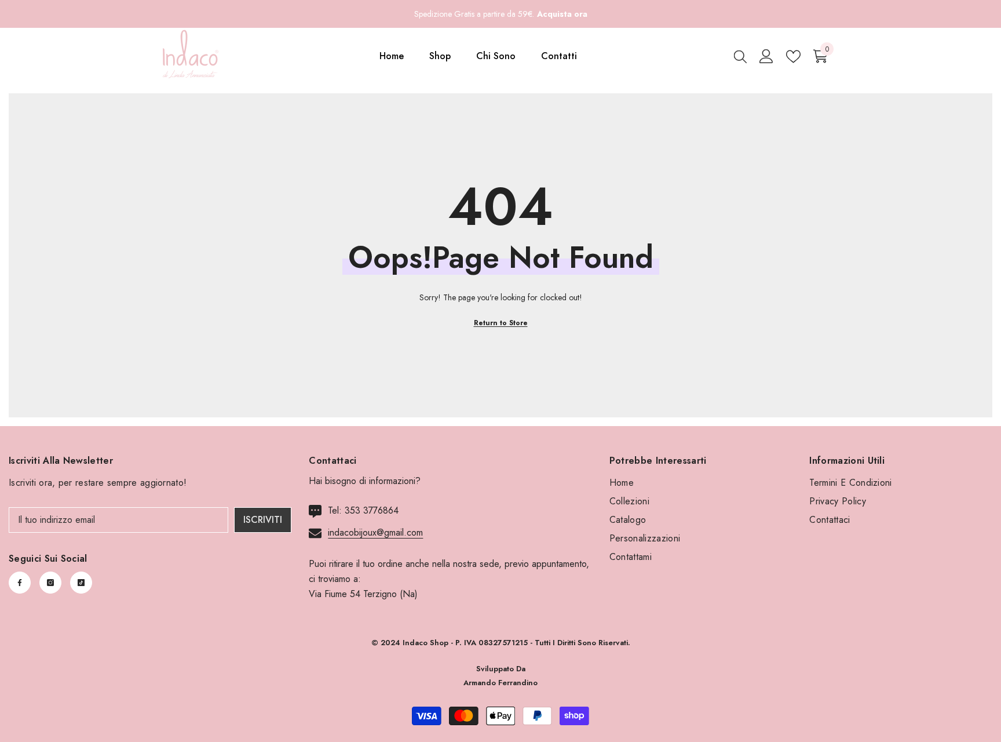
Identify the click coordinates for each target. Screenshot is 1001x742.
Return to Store (501, 323)
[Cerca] (740, 56)
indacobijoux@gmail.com (375, 532)
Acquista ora (562, 14)
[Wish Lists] (793, 56)
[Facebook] (20, 583)
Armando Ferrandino (500, 682)
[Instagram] (50, 583)
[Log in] (766, 56)
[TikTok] (81, 583)
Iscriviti (262, 519)
